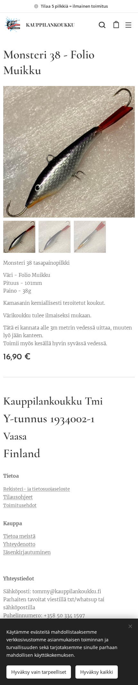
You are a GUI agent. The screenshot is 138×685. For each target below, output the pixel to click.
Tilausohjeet (18, 497)
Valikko (128, 24)
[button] (102, 25)
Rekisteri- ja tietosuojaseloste (36, 489)
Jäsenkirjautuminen (27, 552)
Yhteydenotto (19, 544)
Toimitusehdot (20, 505)
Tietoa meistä (19, 536)
